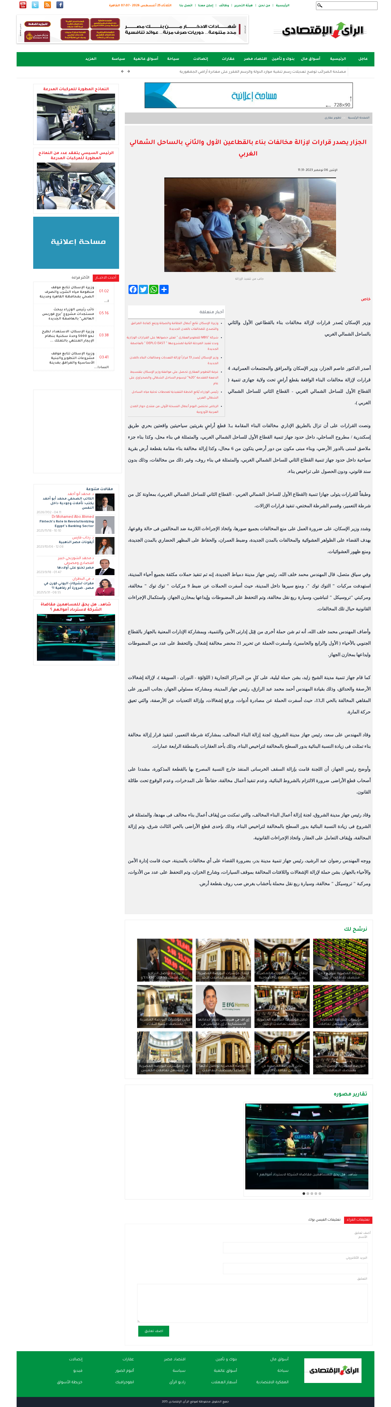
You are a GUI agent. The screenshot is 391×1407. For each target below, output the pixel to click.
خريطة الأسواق (69, 1382)
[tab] (358, 1220)
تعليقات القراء (357, 1220)
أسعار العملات (224, 1382)
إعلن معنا (205, 5)
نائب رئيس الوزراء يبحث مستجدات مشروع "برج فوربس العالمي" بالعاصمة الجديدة (68, 314)
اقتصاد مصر (255, 59)
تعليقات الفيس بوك (324, 1220)
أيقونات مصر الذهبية (76, 542)
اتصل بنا (185, 5)
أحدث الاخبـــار (104, 278)
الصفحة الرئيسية (358, 118)
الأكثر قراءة (80, 278)
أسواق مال (310, 59)
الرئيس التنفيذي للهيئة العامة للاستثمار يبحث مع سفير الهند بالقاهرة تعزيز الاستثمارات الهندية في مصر (257, 72)
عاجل (363, 59)
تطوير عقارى (333, 118)
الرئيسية (282, 5)
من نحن (264, 5)
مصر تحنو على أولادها (75, 568)
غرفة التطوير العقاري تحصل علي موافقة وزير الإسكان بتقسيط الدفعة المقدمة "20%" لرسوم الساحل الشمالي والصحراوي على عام (173, 377)
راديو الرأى (177, 1382)
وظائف (224, 5)
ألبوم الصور (125, 1371)
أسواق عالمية (145, 59)
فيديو (77, 1371)
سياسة (118, 59)
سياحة (173, 59)
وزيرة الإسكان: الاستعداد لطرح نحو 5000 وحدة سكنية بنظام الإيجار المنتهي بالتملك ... (68, 336)
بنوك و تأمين (283, 59)
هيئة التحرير (243, 5)
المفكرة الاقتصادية (272, 1382)
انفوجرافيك (124, 1382)
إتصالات (200, 59)
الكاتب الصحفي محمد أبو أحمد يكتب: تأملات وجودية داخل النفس (68, 503)
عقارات (228, 59)
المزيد (90, 59)
